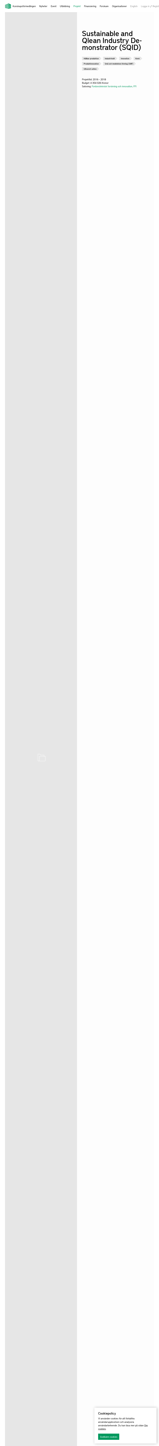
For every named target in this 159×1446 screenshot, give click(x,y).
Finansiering (90, 6)
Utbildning (65, 6)
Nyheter (43, 6)
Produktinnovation (91, 63)
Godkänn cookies (108, 1436)
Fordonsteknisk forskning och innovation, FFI (114, 86)
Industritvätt (110, 58)
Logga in (145, 6)
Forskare (104, 6)
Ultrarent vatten (90, 69)
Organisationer (119, 6)
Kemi (137, 58)
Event (53, 6)
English (134, 6)
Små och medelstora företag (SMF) (119, 63)
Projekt (77, 6)
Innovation (125, 58)
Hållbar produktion (91, 58)
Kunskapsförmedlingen (24, 6)
